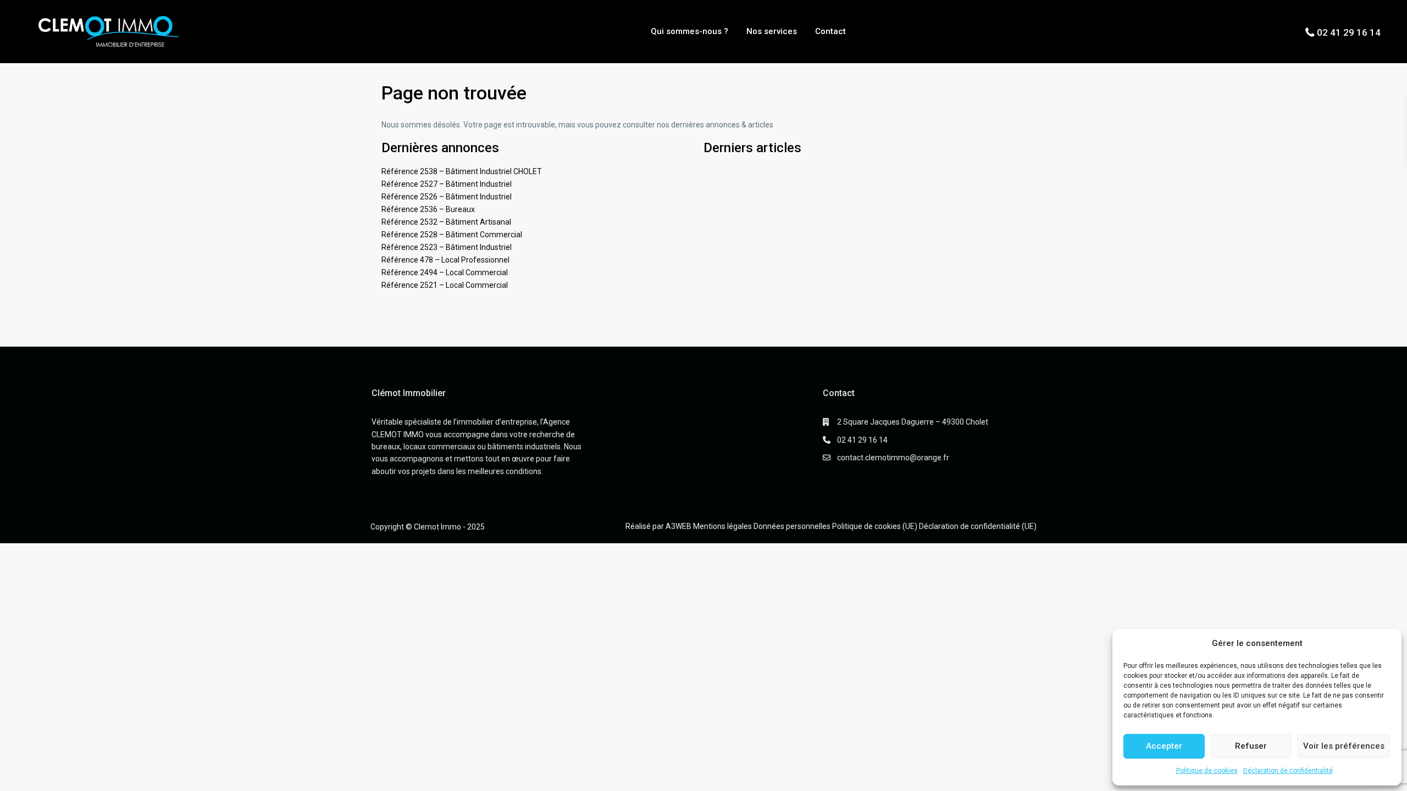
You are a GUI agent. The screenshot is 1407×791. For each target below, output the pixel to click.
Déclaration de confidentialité (1288, 771)
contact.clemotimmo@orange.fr (893, 457)
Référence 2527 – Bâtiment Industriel (446, 184)
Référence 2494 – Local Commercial (444, 272)
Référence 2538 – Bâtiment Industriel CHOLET (461, 171)
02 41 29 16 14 (1349, 32)
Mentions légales (722, 526)
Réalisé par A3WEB (658, 526)
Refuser (1251, 746)
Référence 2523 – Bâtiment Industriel (446, 247)
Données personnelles (792, 526)
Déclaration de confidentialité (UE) (978, 526)
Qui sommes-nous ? (689, 31)
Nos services (771, 31)
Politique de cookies (1207, 771)
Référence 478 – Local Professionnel (445, 259)
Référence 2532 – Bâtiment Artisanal (446, 222)
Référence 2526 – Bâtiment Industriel (446, 196)
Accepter (1164, 746)
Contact (830, 31)
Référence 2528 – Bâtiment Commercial (451, 234)
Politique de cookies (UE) (874, 526)
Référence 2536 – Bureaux (428, 209)
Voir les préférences (1343, 746)
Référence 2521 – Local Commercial (444, 285)
